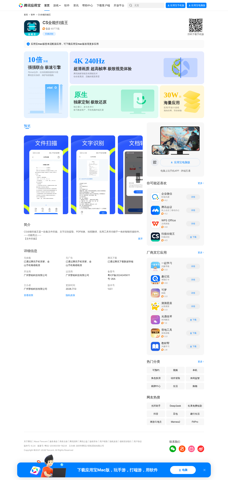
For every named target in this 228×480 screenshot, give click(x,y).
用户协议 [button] (138, 441)
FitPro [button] (195, 421)
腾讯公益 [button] (84, 441)
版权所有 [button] (94, 441)
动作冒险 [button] (175, 378)
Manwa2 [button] (175, 421)
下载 (194, 237)
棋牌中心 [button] (156, 386)
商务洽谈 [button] (64, 441)
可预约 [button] (155, 370)
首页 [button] (26, 14)
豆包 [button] (175, 413)
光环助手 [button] (156, 405)
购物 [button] (195, 386)
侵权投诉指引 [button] (126, 441)
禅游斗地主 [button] (156, 421)
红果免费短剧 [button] (195, 405)
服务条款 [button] (54, 441)
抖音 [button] (156, 413)
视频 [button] (175, 370)
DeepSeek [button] (175, 405)
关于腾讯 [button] (28, 441)
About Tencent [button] (41, 441)
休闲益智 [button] (195, 378)
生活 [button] (175, 386)
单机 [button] (195, 370)
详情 (193, 197)
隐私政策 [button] (70, 295)
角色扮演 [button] (156, 378)
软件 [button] (33, 14)
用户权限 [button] (104, 441)
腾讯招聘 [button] (74, 441)
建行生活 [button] (195, 413)
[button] (30, 5)
